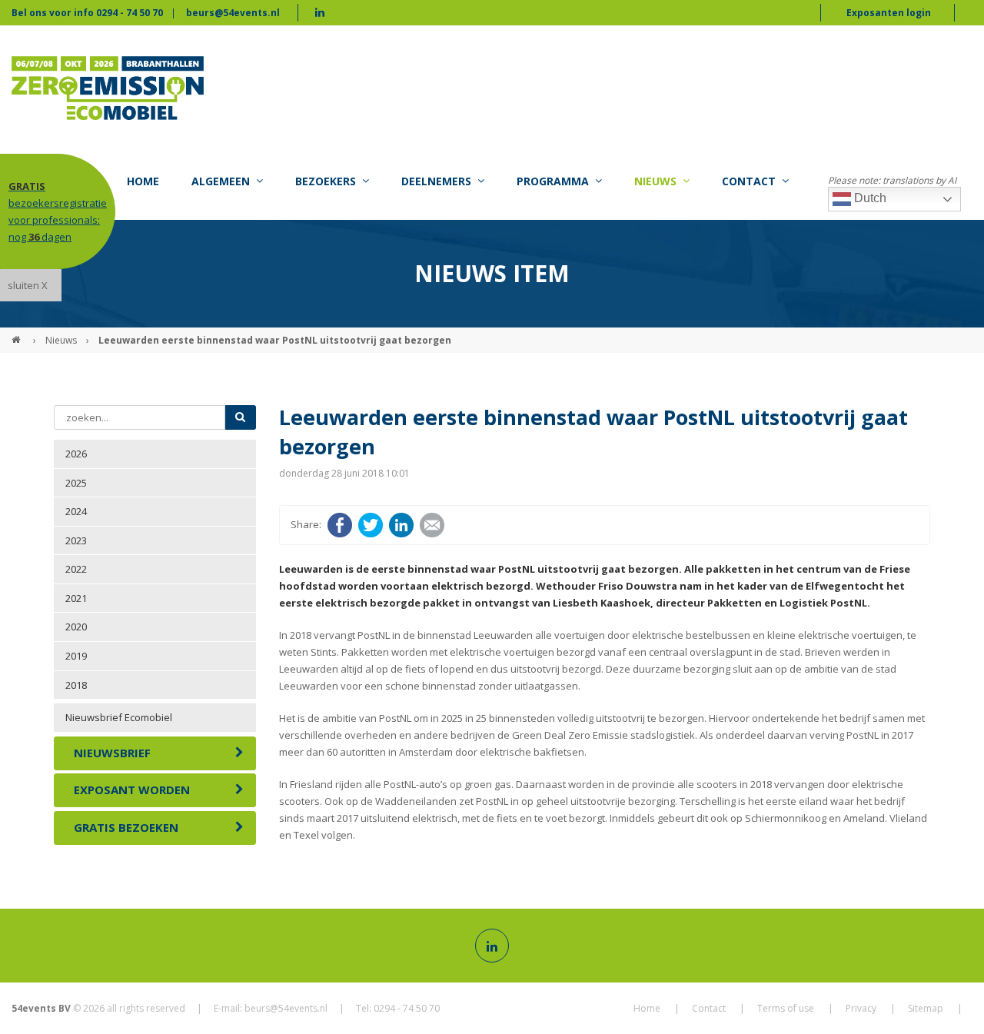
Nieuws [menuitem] (655, 181)
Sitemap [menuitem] (925, 1008)
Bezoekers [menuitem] (325, 181)
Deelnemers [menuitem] (436, 181)
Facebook (339, 525)
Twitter (370, 525)
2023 (76, 540)
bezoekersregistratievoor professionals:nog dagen (57, 211)
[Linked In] (492, 946)
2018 (76, 685)
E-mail (432, 525)
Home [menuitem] (143, 181)
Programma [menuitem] (553, 181)
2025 (76, 483)
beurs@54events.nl (233, 12)
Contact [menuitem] (749, 181)
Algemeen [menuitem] (220, 181)
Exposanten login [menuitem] (888, 12)
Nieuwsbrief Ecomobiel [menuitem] (118, 717)
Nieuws (61, 340)
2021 (76, 598)
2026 (76, 453)
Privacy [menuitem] (861, 1008)
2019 (76, 656)
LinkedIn (401, 525)
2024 (76, 511)
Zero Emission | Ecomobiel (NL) (18, 333)
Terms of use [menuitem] (785, 1008)
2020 (76, 626)
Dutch (868, 197)
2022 (76, 569)
